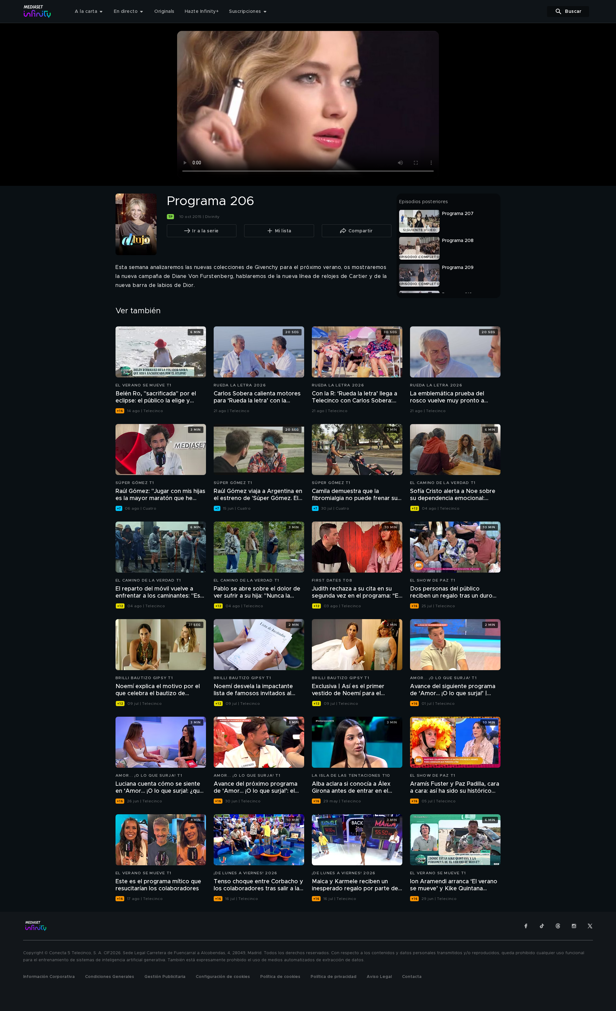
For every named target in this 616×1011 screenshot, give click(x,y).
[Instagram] (574, 926)
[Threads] (558, 926)
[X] (590, 926)
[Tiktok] (542, 926)
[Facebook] (526, 926)
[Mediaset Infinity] (37, 11)
